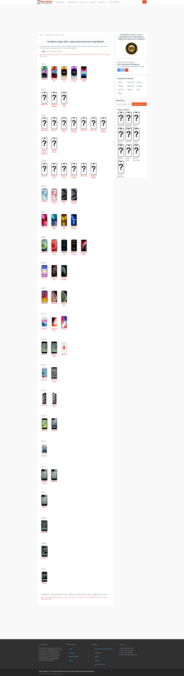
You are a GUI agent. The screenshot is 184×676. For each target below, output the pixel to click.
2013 (92, 54)
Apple (120, 82)
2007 (44, 56)
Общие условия (73, 656)
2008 (40, 56)
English (55, 671)
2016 (80, 54)
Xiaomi (139, 82)
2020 (64, 54)
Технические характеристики (103, 649)
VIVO (138, 90)
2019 (68, 54)
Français (68, 671)
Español (59, 671)
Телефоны (60, 2)
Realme (130, 90)
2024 (48, 54)
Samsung (130, 82)
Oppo (120, 93)
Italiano (77, 671)
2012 (95, 54)
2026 (40, 54)
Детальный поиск (100, 664)
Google (139, 86)
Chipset (97, 656)
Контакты (72, 653)
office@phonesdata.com (130, 655)
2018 (72, 54)
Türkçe (73, 671)
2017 (76, 54)
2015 (84, 54)
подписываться (139, 104)
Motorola (130, 86)
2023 (52, 54)
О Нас (70, 649)
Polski (86, 671)
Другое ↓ (102, 2)
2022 (56, 54)
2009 (107, 54)
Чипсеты (83, 2)
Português (82, 671)
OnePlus (121, 90)
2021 (60, 54)
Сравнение (72, 2)
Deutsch (64, 671)
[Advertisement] (92, 19)
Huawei (120, 86)
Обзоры (93, 2)
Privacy (71, 660)
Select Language (43, 671)
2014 (88, 54)
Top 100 (97, 660)
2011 (99, 54)
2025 (44, 54)
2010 (103, 54)
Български (91, 671)
